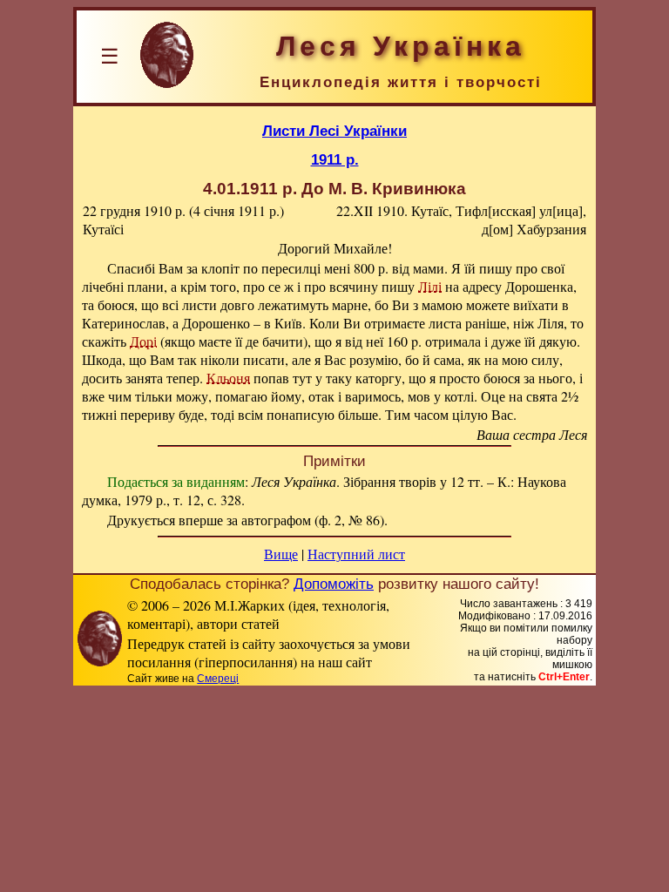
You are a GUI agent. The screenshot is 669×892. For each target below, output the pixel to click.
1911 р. (335, 159)
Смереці (218, 678)
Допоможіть (334, 583)
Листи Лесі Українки (334, 130)
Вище (281, 553)
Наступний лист (356, 553)
